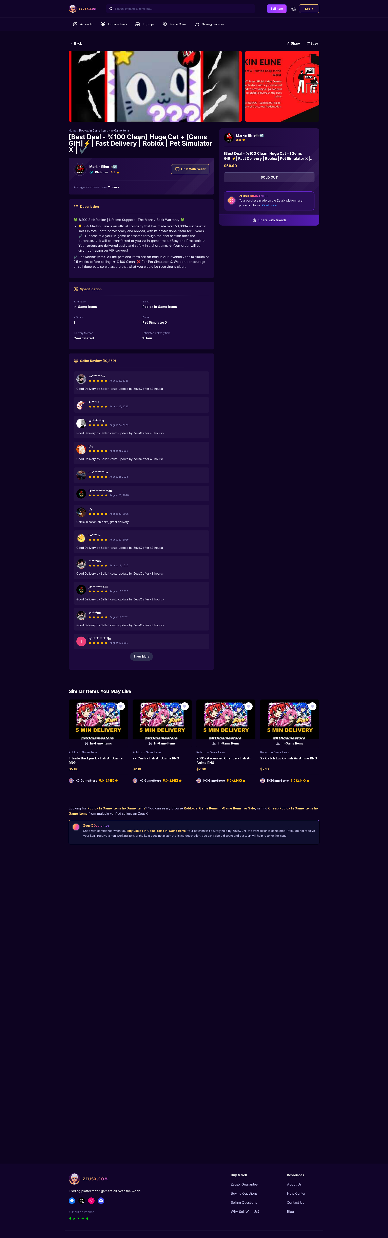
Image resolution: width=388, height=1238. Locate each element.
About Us (294, 1184)
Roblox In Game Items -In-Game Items (104, 130)
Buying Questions (244, 1193)
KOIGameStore (86, 780)
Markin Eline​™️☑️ (103, 167)
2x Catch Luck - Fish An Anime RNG (288, 758)
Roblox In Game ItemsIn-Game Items (116, 808)
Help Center (296, 1193)
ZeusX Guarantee (244, 1184)
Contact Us (295, 1202)
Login (309, 8)
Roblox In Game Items (83, 752)
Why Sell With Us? (245, 1212)
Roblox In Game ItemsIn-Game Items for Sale (219, 808)
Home (73, 130)
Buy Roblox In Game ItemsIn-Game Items (156, 830)
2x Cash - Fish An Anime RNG (156, 758)
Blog (290, 1212)
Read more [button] (269, 205)
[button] (293, 9)
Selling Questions (244, 1202)
